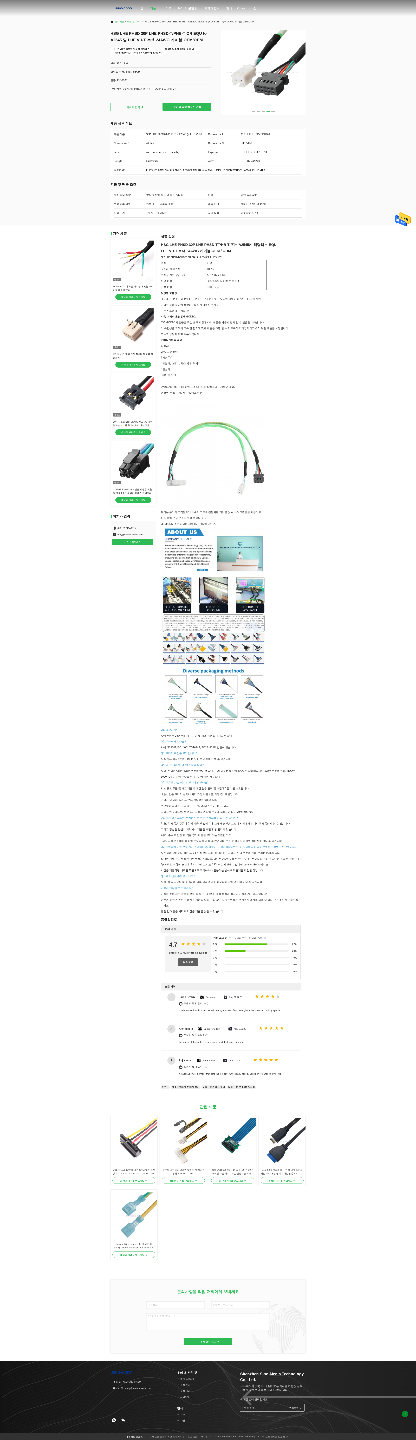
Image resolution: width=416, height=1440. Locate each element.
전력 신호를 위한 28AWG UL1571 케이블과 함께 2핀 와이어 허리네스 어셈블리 (133, 425)
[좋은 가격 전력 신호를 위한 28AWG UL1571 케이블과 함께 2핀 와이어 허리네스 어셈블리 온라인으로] (133, 396)
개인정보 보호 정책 (136, 1436)
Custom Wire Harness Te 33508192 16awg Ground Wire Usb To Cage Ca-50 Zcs (134, 1246)
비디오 (166, 8)
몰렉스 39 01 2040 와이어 (241, 1087)
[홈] (123, 8)
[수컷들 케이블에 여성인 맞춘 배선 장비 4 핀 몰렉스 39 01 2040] (183, 1141)
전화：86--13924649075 (128, 1382)
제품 (153, 8)
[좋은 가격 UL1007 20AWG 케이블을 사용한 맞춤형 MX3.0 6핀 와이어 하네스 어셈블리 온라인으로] (133, 464)
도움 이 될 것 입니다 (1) (196, 1003)
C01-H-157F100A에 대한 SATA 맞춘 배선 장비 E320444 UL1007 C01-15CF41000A (134, 1172)
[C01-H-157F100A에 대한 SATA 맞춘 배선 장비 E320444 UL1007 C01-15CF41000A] (133, 1141)
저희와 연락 (212, 8)
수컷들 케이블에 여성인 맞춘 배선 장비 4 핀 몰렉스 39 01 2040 (183, 1172)
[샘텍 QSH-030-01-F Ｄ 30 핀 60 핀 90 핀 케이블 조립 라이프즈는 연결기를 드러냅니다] (232, 1141)
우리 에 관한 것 (188, 8)
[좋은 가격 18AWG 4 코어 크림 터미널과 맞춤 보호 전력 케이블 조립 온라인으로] (133, 261)
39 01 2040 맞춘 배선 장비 (185, 1087)
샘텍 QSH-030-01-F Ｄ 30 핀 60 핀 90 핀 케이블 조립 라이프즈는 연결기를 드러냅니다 (233, 1172)
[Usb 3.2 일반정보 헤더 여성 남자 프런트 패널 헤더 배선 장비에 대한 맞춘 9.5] (282, 1141)
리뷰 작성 (188, 962)
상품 (122, 21)
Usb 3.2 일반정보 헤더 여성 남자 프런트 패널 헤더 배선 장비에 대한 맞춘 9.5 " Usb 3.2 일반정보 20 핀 (282, 1172)
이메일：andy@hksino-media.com (133, 1388)
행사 (229, 8)
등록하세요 (296, 1407)
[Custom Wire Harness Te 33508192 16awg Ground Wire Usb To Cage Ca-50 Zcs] (133, 1215)
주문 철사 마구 (134, 21)
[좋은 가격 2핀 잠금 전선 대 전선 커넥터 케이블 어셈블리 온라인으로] (133, 328)
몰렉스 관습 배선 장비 (213, 1087)
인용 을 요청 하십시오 (186, 107)
